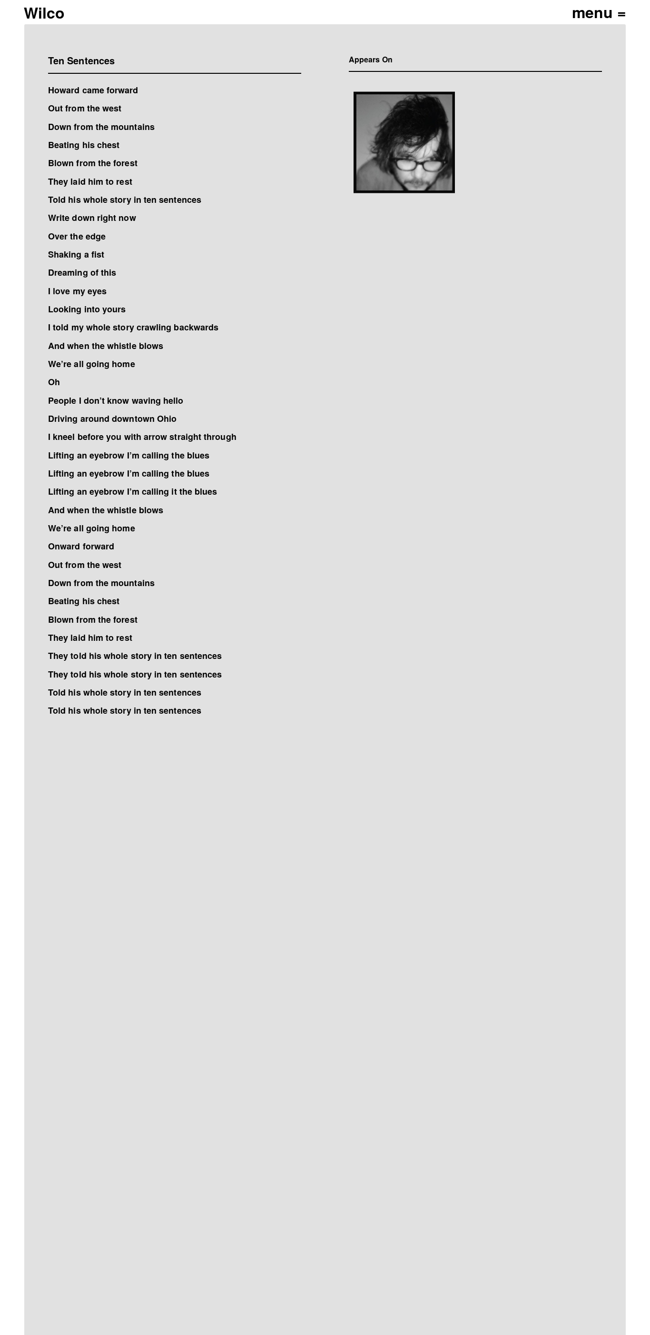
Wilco (44, 12)
